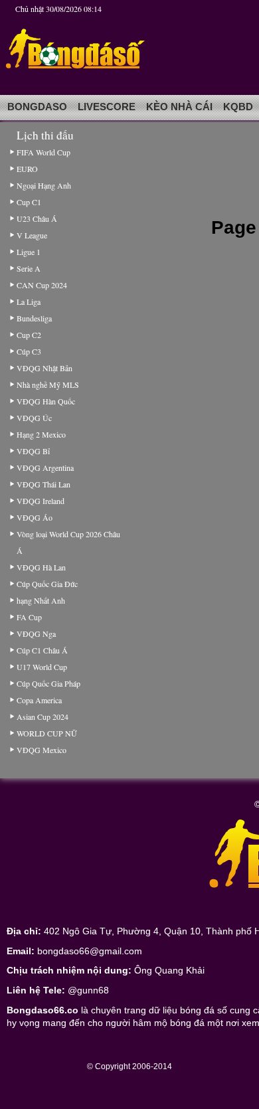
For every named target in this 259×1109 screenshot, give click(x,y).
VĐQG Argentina (45, 467)
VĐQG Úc (34, 417)
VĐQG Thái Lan (43, 484)
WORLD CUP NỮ (46, 733)
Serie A (29, 268)
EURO (27, 168)
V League (32, 235)
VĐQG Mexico (41, 749)
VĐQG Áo (34, 517)
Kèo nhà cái (179, 107)
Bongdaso (37, 107)
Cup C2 (29, 334)
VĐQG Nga (36, 633)
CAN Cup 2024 (42, 285)
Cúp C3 (29, 351)
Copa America (39, 700)
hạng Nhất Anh (41, 600)
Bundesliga (34, 318)
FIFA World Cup (43, 152)
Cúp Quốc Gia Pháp (48, 683)
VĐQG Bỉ (33, 451)
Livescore (106, 107)
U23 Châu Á (37, 218)
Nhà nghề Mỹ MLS (48, 384)
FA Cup (29, 617)
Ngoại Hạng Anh (44, 185)
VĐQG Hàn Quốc (46, 401)
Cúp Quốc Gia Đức (47, 583)
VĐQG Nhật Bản (44, 368)
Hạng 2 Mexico (41, 434)
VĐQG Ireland (40, 500)
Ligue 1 (29, 251)
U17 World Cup (42, 666)
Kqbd (238, 107)
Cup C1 (29, 202)
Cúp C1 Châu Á (42, 650)
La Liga (29, 301)
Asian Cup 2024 (42, 716)
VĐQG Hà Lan (41, 567)
